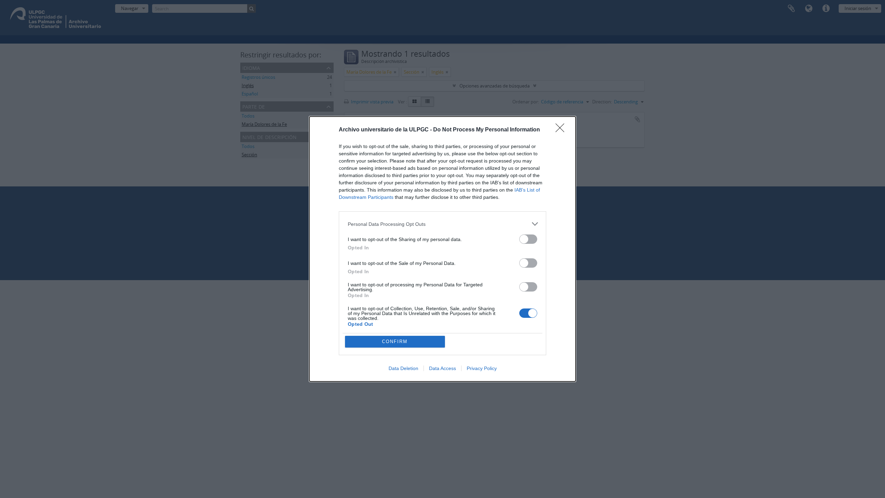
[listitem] (442, 224)
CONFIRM (395, 341)
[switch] (528, 239)
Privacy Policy (482, 368)
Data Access (442, 368)
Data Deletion (403, 368)
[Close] (562, 130)
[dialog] (442, 249)
